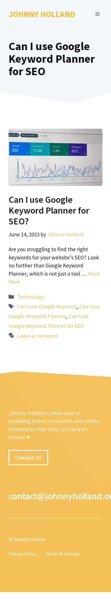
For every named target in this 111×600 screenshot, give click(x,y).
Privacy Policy (23, 554)
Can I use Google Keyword (47, 306)
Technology (30, 296)
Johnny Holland (42, 14)
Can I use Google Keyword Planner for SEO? (49, 210)
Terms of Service (62, 554)
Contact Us (28, 457)
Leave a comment (37, 335)
